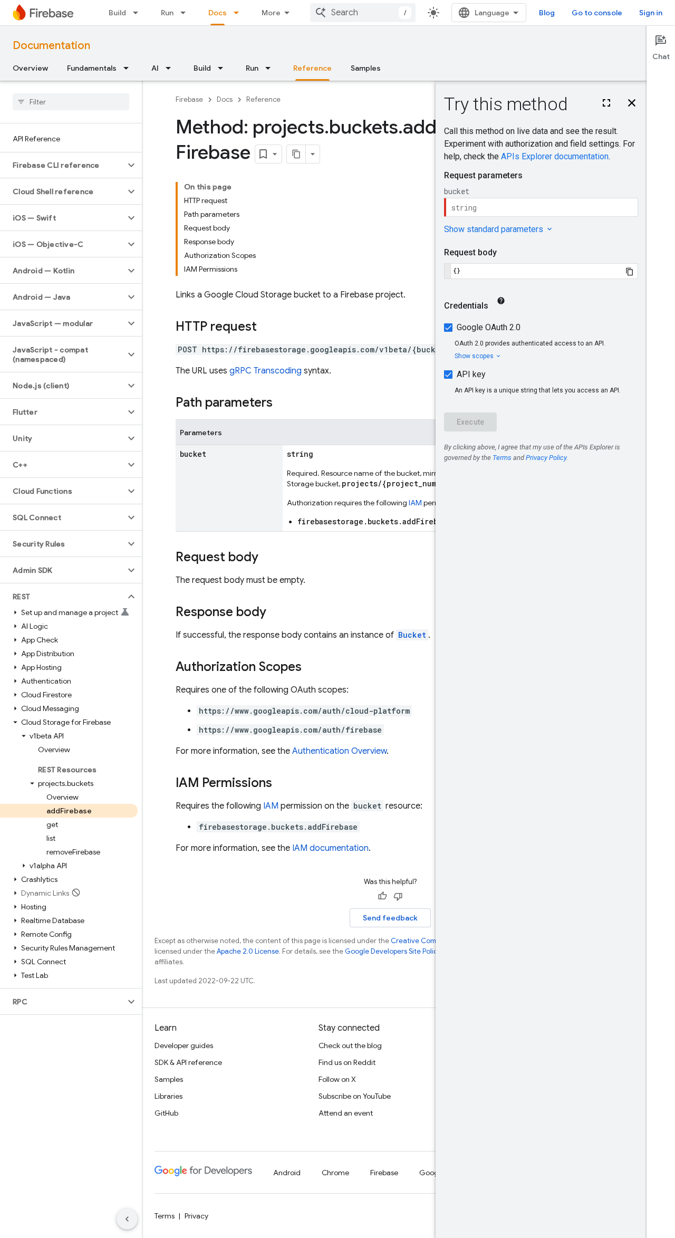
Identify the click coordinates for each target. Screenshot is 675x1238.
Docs (217, 12)
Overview (30, 68)
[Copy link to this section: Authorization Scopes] (312, 667)
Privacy (196, 1216)
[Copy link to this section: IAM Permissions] (282, 784)
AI (155, 68)
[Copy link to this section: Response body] (276, 613)
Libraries (168, 1096)
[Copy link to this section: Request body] (268, 558)
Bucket (412, 635)
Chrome (335, 1172)
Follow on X (337, 1079)
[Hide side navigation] (127, 1219)
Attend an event (346, 1113)
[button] (62, 165)
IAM (415, 502)
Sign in (650, 12)
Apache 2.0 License (248, 951)
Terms (165, 1216)
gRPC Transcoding (265, 371)
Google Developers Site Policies (395, 951)
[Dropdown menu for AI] (171, 68)
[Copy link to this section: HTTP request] (267, 327)
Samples (366, 68)
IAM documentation (330, 848)
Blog (547, 12)
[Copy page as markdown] (296, 154)
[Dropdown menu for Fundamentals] (129, 68)
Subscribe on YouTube (355, 1096)
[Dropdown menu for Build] (138, 12)
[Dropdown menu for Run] (186, 12)
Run (167, 12)
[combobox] (363, 12)
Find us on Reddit (347, 1062)
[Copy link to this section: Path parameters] (283, 403)
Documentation (51, 45)
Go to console (597, 12)
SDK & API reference (188, 1062)
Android (287, 1172)
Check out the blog (350, 1045)
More (271, 12)
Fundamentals (92, 68)
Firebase (189, 99)
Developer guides (184, 1045)
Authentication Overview (339, 751)
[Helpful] (382, 896)
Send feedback (390, 918)
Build (117, 12)
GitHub (166, 1113)
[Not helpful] (398, 896)
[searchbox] (71, 101)
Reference (312, 68)
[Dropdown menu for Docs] (239, 12)
